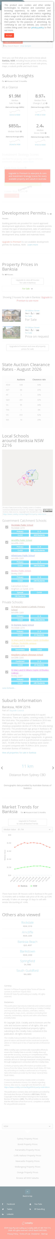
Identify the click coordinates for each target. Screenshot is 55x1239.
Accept (9, 35)
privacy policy (37, 27)
